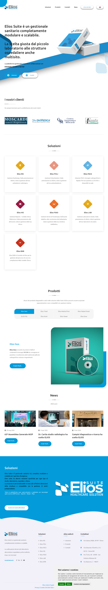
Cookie (42, 587)
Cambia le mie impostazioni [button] (82, 584)
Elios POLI (54, 174)
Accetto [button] (61, 584)
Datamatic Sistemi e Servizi (14, 67)
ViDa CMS (53, 587)
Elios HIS (20, 213)
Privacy (37, 587)
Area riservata (87, 7)
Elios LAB (88, 213)
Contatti (67, 7)
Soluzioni (48, 7)
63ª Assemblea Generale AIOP (19, 434)
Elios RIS (20, 174)
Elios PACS (88, 174)
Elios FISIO (54, 213)
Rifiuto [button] (69, 584)
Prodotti (57, 7)
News (76, 7)
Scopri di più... (17, 366)
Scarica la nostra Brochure (16, 508)
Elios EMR (20, 251)
